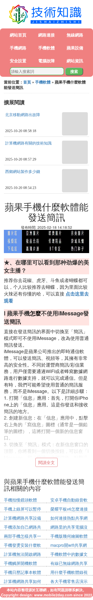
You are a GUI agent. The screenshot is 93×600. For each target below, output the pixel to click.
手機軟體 (46, 48)
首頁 (27, 82)
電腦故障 (46, 61)
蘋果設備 (75, 48)
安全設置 (18, 61)
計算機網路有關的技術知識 (28, 143)
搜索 (74, 71)
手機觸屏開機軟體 (20, 563)
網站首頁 (18, 35)
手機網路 (18, 48)
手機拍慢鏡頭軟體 (20, 500)
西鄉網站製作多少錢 (22, 172)
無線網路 (75, 35)
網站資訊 (75, 61)
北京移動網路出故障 (22, 115)
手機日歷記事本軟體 (22, 572)
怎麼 (35, 313)
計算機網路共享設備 (22, 518)
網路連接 (46, 35)
